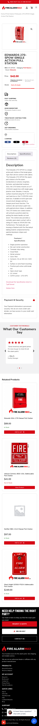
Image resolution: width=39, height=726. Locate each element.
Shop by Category (7, 670)
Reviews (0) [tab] (11, 158)
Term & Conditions (7, 685)
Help (3, 697)
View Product (19, 487)
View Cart (4, 693)
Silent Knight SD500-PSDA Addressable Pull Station (19, 585)
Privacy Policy (6, 683)
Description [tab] (11, 154)
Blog (3, 701)
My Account (5, 679)
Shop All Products (7, 668)
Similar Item (10, 288)
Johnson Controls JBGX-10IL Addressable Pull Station (19, 475)
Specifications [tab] (25, 154)
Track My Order (6, 695)
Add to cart (18, 432)
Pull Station (10, 14)
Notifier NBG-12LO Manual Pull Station (18, 529)
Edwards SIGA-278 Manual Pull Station (18, 418)
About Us (5, 677)
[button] (31, 29)
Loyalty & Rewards (7, 699)
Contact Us (5, 681)
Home (3, 14)
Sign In (4, 691)
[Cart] (31, 7)
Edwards (13, 70)
